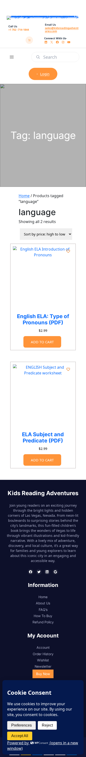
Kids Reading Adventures (43, 493)
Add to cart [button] (42, 341)
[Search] (38, 57)
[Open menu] (12, 57)
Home (24, 195)
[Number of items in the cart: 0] (29, 40)
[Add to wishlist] (68, 251)
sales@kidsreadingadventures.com (62, 29)
